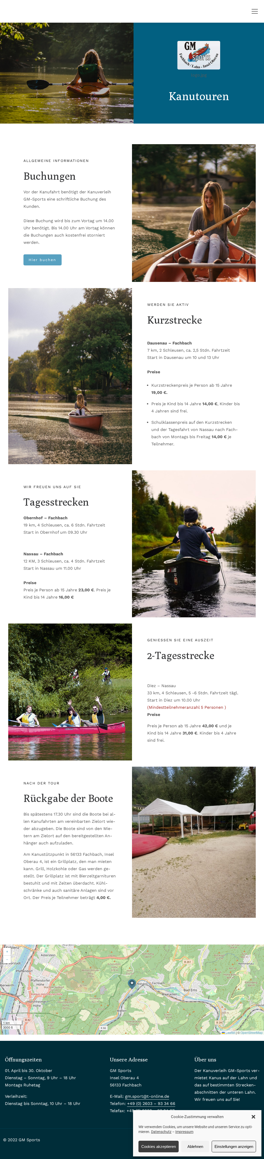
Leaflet (230, 1032)
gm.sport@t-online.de (147, 1096)
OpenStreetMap (252, 1032)
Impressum (184, 1132)
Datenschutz (161, 1132)
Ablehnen (195, 1146)
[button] (253, 1116)
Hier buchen (42, 260)
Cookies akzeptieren (158, 1146)
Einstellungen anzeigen (233, 1146)
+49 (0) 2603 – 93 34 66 (151, 1103)
